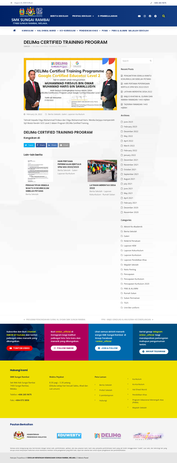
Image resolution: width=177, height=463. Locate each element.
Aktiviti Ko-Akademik (133, 226)
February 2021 (130, 202)
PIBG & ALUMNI (119, 30)
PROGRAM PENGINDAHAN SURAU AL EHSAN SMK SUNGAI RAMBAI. (56, 319)
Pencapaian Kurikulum (134, 279)
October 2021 (130, 169)
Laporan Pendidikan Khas (135, 260)
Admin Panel (83, 458)
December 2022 (131, 131)
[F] (77, 458)
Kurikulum (27, 30)
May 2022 (128, 136)
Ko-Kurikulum (67, 30)
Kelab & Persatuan (132, 241)
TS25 (126, 302)
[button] (163, 16)
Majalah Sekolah (139, 30)
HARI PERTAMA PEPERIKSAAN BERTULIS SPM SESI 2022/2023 (69, 164)
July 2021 (128, 183)
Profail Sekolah (81, 16)
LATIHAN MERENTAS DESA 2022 (103, 187)
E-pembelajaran (106, 395)
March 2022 (129, 145)
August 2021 (129, 179)
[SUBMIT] (150, 60)
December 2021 (131, 160)
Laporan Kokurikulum (133, 250)
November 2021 (131, 164)
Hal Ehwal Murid (46, 30)
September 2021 (131, 174)
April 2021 (128, 198)
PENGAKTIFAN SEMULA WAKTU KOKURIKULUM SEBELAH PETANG (37, 188)
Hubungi (103, 400)
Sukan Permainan (132, 298)
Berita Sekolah (59, 16)
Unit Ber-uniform (131, 307)
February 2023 (130, 126)
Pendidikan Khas (88, 30)
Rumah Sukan (109, 194)
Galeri (64, 114)
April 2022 (128, 141)
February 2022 (130, 150)
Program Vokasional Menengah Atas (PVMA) (148, 401)
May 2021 (128, 193)
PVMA (105, 30)
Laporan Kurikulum (76, 114)
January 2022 (130, 155)
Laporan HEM (130, 245)
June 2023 (128, 121)
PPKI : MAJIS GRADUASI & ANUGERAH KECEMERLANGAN (126, 319)
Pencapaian (129, 274)
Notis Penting (130, 269)
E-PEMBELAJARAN (107, 16)
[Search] (137, 61)
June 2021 (128, 188)
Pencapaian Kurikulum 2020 (136, 283)
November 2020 (131, 212)
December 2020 (131, 207)
